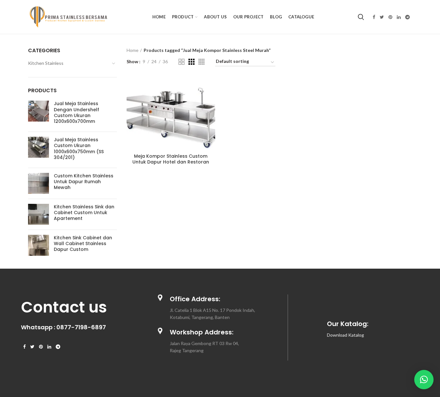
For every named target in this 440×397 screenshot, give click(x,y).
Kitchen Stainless (45, 63)
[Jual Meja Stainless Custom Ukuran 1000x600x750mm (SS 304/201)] (38, 150)
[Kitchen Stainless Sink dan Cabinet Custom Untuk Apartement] (38, 214)
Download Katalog (345, 335)
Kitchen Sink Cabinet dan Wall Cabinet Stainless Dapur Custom (83, 244)
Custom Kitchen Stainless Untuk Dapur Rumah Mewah (83, 182)
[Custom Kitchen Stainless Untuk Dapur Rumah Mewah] (38, 183)
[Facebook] (374, 17)
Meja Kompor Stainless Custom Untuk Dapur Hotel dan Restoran (170, 159)
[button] (424, 379)
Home (133, 50)
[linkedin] (399, 17)
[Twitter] (382, 17)
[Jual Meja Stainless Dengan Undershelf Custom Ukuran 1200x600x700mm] (38, 114)
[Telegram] (407, 17)
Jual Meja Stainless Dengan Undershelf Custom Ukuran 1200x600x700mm (76, 112)
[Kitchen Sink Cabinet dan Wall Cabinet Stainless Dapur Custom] (38, 245)
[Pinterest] (390, 17)
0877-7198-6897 (81, 327)
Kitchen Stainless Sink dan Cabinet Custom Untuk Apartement (84, 213)
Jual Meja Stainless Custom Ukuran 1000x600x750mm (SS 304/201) (79, 148)
